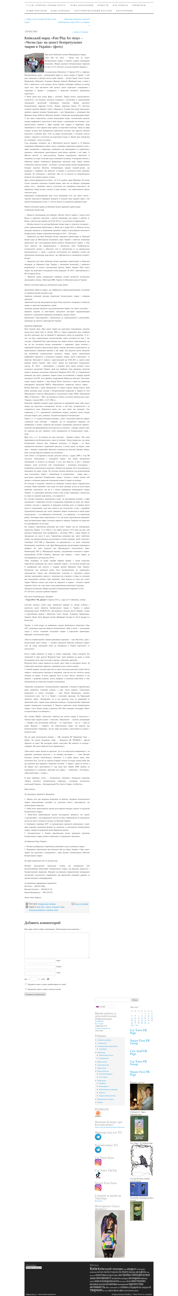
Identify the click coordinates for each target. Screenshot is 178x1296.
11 (152, 1016)
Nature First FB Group (140, 1041)
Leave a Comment (81, 904)
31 (148, 1023)
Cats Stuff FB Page (138, 1052)
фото (56, 910)
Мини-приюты (104, 1086)
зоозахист (56, 907)
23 (145, 1020)
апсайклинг (93, 1272)
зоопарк (124, 1278)
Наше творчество (103, 1071)
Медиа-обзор (101, 1068)
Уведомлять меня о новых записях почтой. (44, 989)
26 (132, 1023)
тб (150, 1287)
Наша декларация (82, 5)
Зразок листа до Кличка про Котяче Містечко (109, 1127)
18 (152, 1018)
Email (59, 966)
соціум (145, 1287)
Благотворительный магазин (93, 11)
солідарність (134, 1287)
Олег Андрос (103, 1077)
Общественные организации (108, 1089)
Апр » (137, 1025)
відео (125, 1271)
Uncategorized (43, 904)
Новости (103, 5)
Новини (53, 904)
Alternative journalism (104, 1040)
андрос (132, 1268)
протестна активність (37, 910)
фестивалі (106, 1290)
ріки (107, 1287)
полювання (123, 1284)
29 (142, 1023)
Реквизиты (139, 5)
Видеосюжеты (102, 1062)
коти (116, 1281)
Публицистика (103, 1058)
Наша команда (60, 11)
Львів (125, 1269)
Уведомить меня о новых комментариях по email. (47, 984)
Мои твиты (98, 1201)
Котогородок (124, 11)
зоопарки (134, 1278)
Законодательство (103, 1065)
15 (142, 1018)
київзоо (144, 1278)
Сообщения (103, 1049)
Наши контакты (37, 11)
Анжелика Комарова (105, 1074)
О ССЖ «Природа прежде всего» (46, 5)
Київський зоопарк (110, 1269)
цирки (136, 1290)
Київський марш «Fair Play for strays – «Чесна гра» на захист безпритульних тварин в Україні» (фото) (53, 42)
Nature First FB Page (140, 1073)
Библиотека (101, 1052)
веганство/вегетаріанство (109, 1271)
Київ (62, 907)
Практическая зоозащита (105, 1099)
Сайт (58, 972)
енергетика (112, 1274)
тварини (50, 910)
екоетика (101, 1275)
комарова (107, 1281)
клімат (92, 1281)
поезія (101, 1284)
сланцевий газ (114, 1287)
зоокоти (115, 1278)
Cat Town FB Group (138, 1062)
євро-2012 (41, 907)
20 (135, 1020)
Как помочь (120, 5)
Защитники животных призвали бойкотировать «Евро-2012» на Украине (74, 22)
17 (148, 1018)
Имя (59, 960)
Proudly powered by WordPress (122, 1294)
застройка (124, 1274)
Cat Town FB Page (138, 1031)
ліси (128, 1281)
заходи (48, 907)
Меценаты (102, 1083)
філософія (118, 1290)
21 (138, 1020)
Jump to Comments (80, 32)
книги (97, 1281)
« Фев (132, 1025)
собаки (124, 1287)
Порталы (102, 1092)
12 (132, 1018)
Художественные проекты (107, 1096)
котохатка (122, 1281)
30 (145, 1023)
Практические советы (106, 1055)
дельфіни (141, 1271)
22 (142, 1020)
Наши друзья (101, 1080)
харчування (129, 1290)
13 (135, 1018)
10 (148, 1016)
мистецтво (138, 1280)
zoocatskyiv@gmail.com (102, 1028)
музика (94, 1284)
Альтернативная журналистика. (107, 1046)
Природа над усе (31, 1294)
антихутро (141, 1269)
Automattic (148, 1294)
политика (111, 1284)
